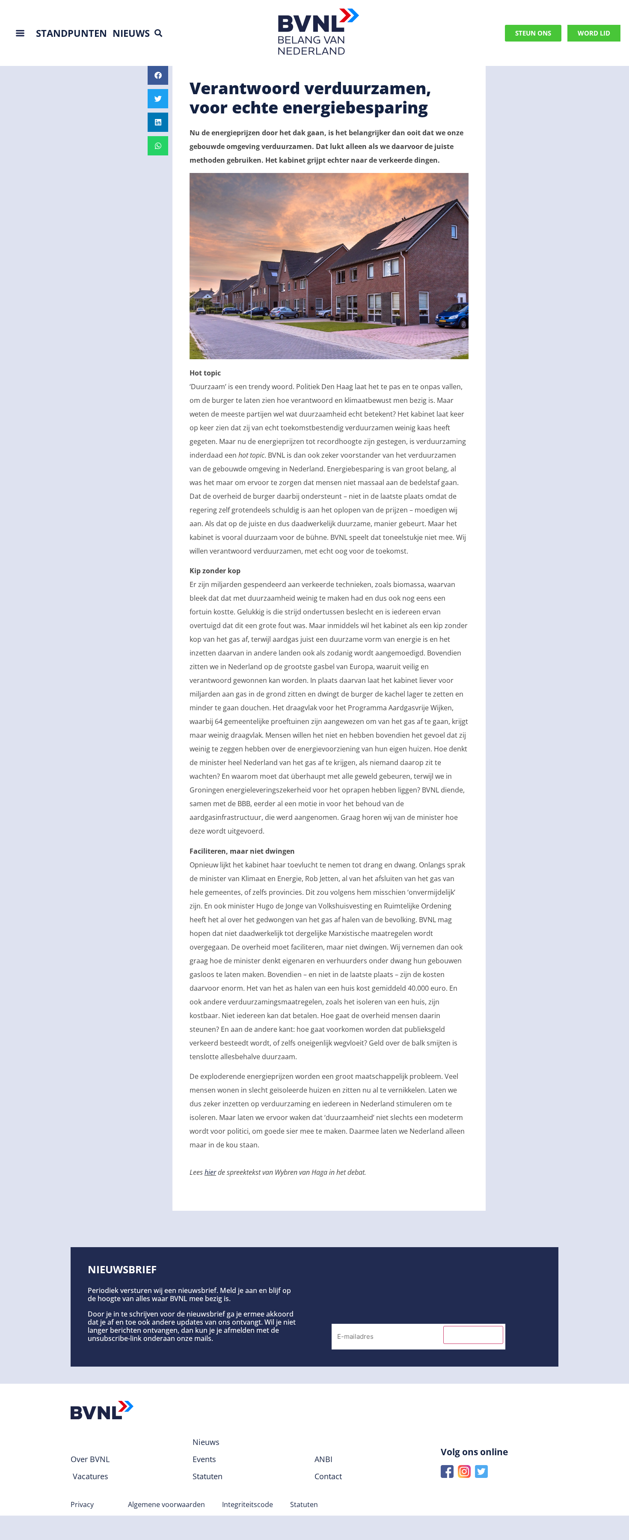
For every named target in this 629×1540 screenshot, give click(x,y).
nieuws (131, 33)
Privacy (82, 1504)
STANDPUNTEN (71, 33)
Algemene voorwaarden (166, 1504)
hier (210, 1172)
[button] (158, 33)
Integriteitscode (247, 1504)
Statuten (304, 1504)
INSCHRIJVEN (473, 1335)
